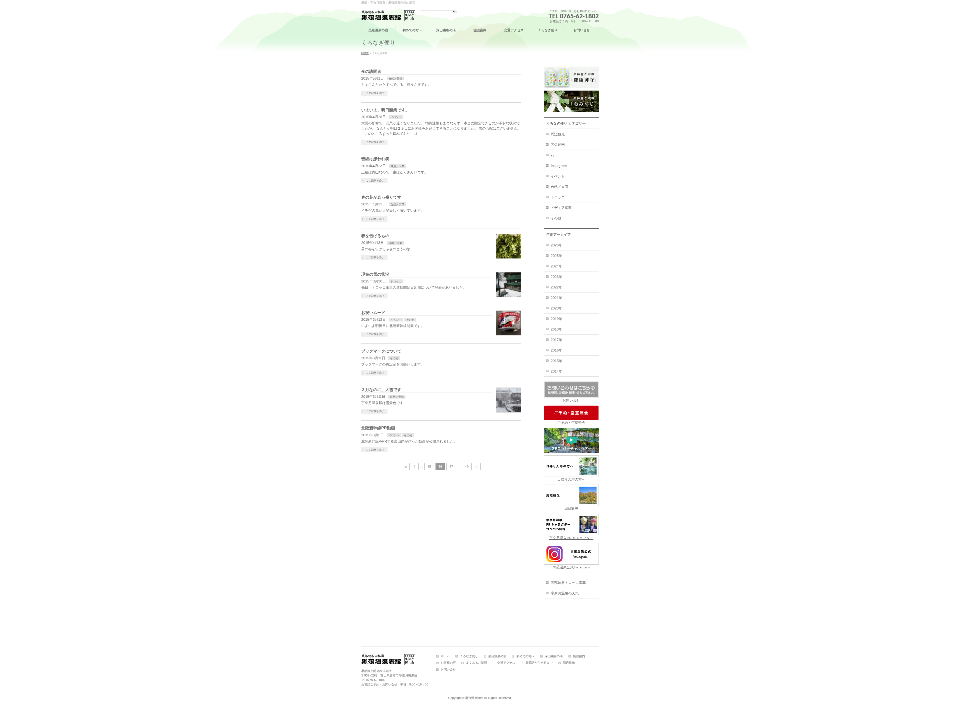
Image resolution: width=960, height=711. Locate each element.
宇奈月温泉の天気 (565, 593)
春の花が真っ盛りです (381, 197)
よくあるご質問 (476, 662)
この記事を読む (375, 93)
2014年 (556, 371)
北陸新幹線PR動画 (378, 428)
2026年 (556, 245)
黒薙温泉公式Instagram (571, 567)
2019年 (556, 319)
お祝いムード (373, 312)
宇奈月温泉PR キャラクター (571, 538)
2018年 (556, 329)
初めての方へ (525, 656)
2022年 (556, 287)
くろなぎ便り (469, 656)
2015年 (556, 361)
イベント (396, 117)
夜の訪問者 (371, 71)
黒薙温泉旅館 (474, 698)
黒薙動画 (558, 145)
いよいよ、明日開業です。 (385, 110)
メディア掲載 (561, 208)
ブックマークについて (381, 351)
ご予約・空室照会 (571, 423)
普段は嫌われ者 (375, 159)
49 (467, 467)
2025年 (556, 256)
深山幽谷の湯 (554, 656)
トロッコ (396, 281)
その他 (410, 319)
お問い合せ (571, 400)
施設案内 (579, 656)
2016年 (556, 350)
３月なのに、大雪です (381, 390)
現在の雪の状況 (375, 274)
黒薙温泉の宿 (497, 656)
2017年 (556, 340)
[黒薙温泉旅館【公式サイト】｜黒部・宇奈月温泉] (388, 16)
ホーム (445, 656)
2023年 (556, 277)
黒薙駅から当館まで (539, 662)
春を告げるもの (375, 236)
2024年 (556, 266)
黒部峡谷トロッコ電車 (568, 583)
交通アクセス (506, 662)
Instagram (559, 166)
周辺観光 (558, 134)
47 (451, 467)
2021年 (556, 298)
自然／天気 (395, 78)
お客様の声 (448, 662)
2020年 (556, 308)
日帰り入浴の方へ (571, 479)
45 (429, 467)
